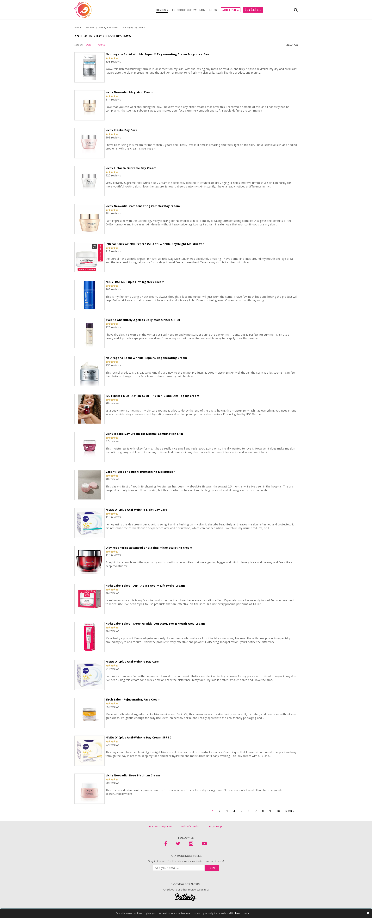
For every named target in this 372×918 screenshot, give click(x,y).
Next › (289, 811)
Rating (101, 44)
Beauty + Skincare (108, 27)
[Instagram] (191, 844)
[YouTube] (204, 844)
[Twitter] (178, 844)
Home (77, 27)
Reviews (90, 27)
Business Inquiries (160, 826)
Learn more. (242, 913)
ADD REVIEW (230, 9)
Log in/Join (253, 9)
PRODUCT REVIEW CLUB (188, 9)
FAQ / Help (215, 826)
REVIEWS (162, 9)
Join (212, 868)
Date (88, 44)
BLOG (213, 9)
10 (278, 811)
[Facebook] (166, 844)
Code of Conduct (190, 826)
